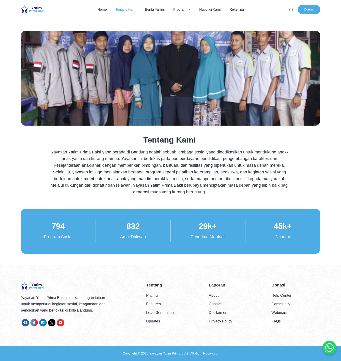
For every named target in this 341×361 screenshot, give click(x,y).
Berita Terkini (154, 9)
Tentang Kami (126, 9)
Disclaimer (217, 313)
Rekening (236, 9)
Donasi (309, 9)
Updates (153, 321)
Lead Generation (160, 313)
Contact (215, 304)
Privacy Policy (220, 321)
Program (180, 9)
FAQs (276, 321)
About (214, 295)
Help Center (281, 295)
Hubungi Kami (210, 9)
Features (153, 304)
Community (280, 304)
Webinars (279, 313)
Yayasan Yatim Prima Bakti (169, 353)
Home (102, 9)
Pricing (152, 295)
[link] (25, 322)
